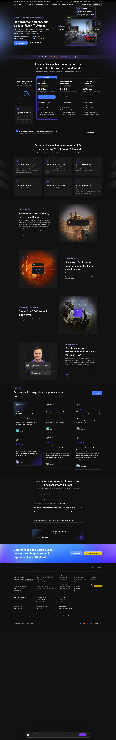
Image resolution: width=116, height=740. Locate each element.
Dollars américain (91, 1)
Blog (91, 584)
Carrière (91, 586)
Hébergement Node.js (64, 581)
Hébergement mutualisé (19, 577)
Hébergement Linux (64, 579)
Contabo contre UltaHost (41, 601)
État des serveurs (77, 588)
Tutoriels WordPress (63, 599)
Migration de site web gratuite (80, 590)
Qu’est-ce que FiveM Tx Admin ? (42, 494)
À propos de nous (17, 615)
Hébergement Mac (17, 590)
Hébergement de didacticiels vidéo (66, 608)
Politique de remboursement (29, 615)
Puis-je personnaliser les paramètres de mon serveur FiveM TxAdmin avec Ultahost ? (55, 507)
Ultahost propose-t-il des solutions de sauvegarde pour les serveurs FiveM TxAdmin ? (55, 511)
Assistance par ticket (87, 374)
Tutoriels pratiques (62, 606)
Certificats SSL (40, 579)
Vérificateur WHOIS (41, 581)
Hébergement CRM (18, 606)
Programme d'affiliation (78, 577)
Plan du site (70, 615)
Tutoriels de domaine (63, 601)
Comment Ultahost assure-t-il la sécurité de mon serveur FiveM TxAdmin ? (52, 516)
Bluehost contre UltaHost (41, 597)
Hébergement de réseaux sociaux (20, 599)
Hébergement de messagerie (20, 604)
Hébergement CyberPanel (65, 584)
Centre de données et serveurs (80, 579)
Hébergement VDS (18, 584)
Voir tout (97, 393)
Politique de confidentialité (54, 615)
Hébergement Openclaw (65, 588)
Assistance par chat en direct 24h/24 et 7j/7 (77, 372)
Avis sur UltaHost (77, 584)
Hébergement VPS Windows (19, 588)
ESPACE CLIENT (97, 4)
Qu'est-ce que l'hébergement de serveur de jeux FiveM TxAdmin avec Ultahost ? (54, 499)
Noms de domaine (40, 577)
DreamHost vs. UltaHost (41, 599)
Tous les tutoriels (62, 597)
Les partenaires (77, 586)
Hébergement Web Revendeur (20, 597)
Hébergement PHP (63, 577)
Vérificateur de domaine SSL (42, 586)
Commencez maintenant (92, 553)
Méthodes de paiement (78, 581)
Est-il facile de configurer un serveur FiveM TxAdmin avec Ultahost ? (51, 503)
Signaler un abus (93, 579)
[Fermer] (88, 734)
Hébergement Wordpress (19, 579)
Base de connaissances (82, 1)
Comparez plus (39, 608)
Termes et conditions (42, 615)
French (99, 1)
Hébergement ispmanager (65, 586)
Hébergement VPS (92, 132)
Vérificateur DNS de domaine (43, 584)
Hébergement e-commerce (19, 601)
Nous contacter (73, 1)
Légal (64, 615)
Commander (47, 96)
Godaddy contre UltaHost (41, 604)
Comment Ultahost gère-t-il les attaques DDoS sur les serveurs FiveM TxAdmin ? (54, 520)
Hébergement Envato (18, 608)
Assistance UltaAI (71, 377)
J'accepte (82, 734)
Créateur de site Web (55, 4)
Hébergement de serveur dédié (20, 586)
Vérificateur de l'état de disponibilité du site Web (46, 588)
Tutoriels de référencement (64, 604)
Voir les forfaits (20, 43)
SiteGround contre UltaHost (41, 606)
